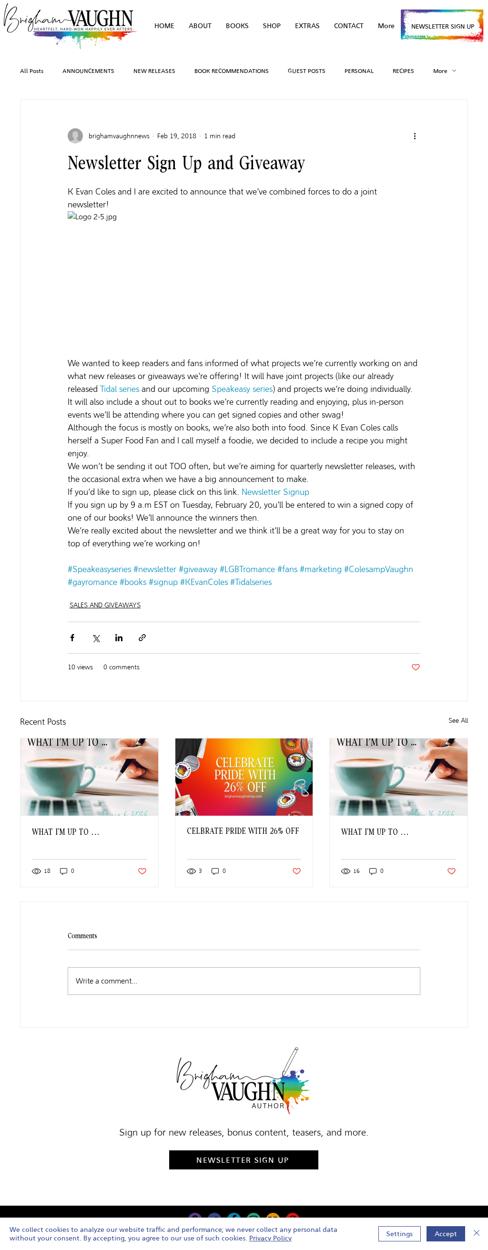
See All (458, 721)
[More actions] (414, 136)
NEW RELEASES (154, 70)
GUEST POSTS (306, 70)
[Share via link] (142, 637)
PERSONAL (359, 70)
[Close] (476, 1233)
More (440, 70)
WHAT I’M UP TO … (66, 832)
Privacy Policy (270, 1238)
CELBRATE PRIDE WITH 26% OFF (243, 831)
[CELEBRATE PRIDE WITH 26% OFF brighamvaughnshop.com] (244, 777)
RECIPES (403, 70)
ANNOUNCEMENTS (88, 70)
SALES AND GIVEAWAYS (105, 605)
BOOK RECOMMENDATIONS (231, 70)
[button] (307, 26)
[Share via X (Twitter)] (95, 637)
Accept (446, 1234)
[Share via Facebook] (72, 637)
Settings (399, 1234)
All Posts (31, 70)
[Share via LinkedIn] (118, 637)
